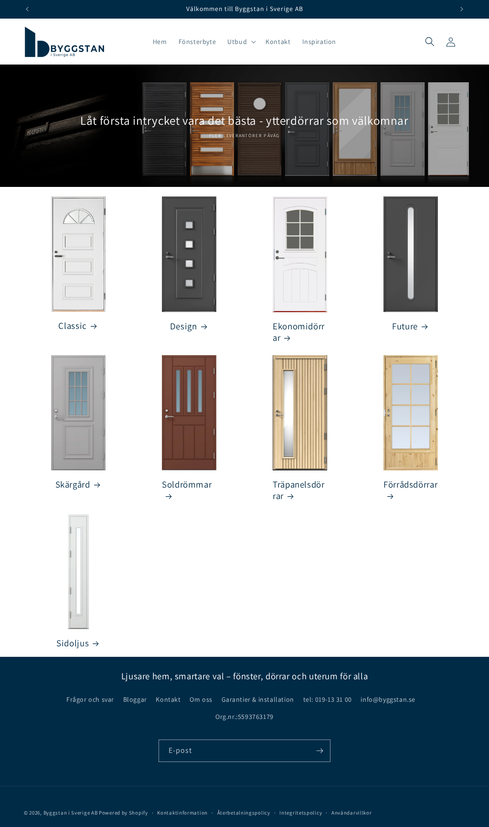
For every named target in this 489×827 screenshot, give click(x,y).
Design (183, 326)
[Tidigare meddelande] (27, 9)
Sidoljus (72, 643)
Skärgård (72, 484)
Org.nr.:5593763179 (244, 716)
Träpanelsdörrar (299, 490)
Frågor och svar (90, 699)
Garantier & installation (258, 699)
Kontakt (168, 699)
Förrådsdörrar (410, 484)
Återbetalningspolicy (243, 812)
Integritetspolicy (300, 812)
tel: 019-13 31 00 (327, 699)
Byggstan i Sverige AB (70, 812)
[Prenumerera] (319, 751)
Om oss (201, 699)
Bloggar (135, 699)
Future (405, 326)
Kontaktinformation (182, 812)
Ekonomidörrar (299, 331)
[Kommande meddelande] (461, 9)
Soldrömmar (187, 484)
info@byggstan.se (388, 699)
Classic (72, 325)
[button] (241, 42)
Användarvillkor (351, 812)
